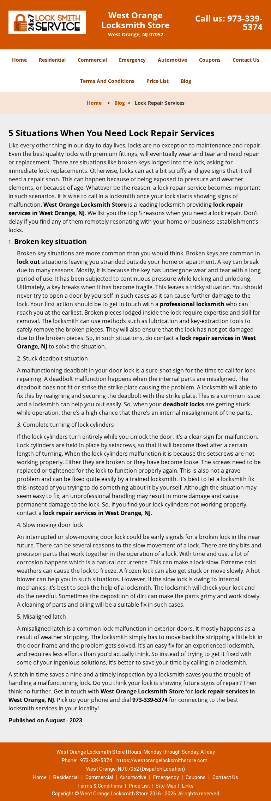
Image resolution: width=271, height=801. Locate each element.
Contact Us (246, 59)
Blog (186, 81)
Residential (52, 59)
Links (188, 786)
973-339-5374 (245, 22)
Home (19, 59)
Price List (157, 81)
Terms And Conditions (107, 81)
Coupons (210, 59)
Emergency (132, 59)
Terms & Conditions (99, 786)
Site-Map (166, 786)
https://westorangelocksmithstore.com (161, 760)
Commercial (92, 59)
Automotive (172, 59)
